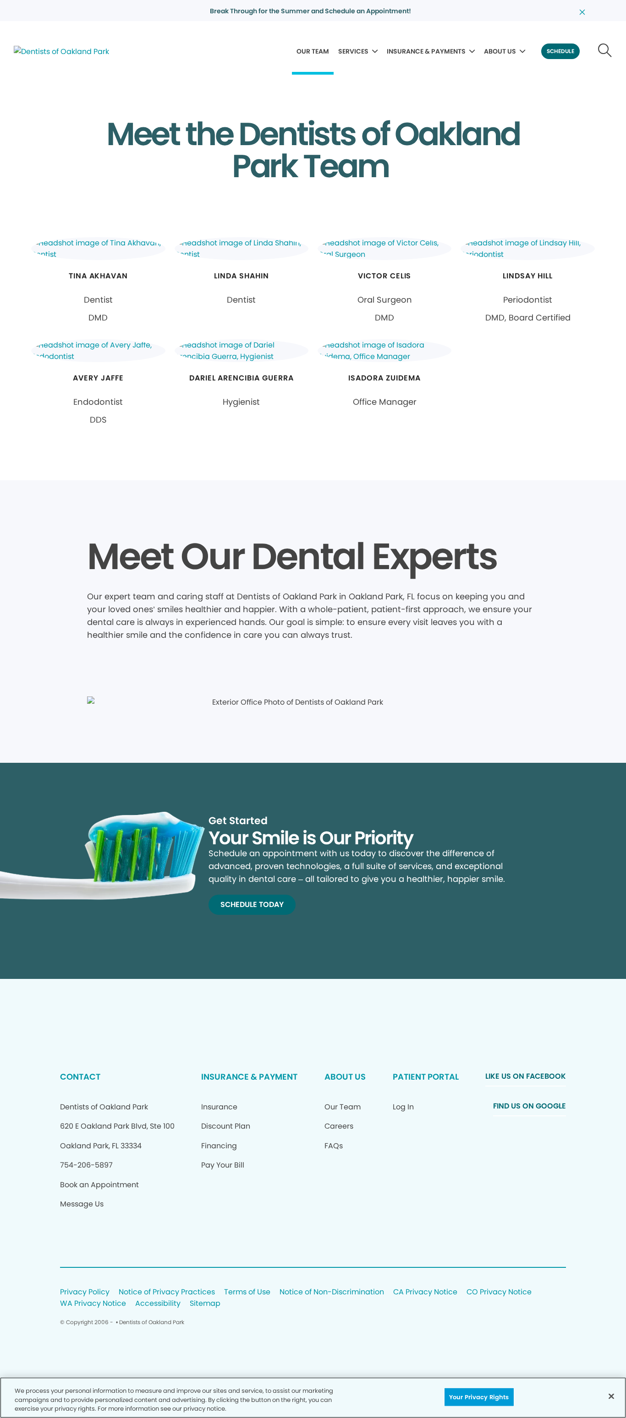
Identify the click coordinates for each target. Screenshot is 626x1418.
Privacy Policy (85, 1292)
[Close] (611, 1396)
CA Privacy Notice (425, 1292)
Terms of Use (247, 1292)
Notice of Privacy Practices (167, 1292)
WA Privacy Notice (93, 1304)
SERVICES (353, 51)
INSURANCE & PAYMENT (249, 1076)
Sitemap (205, 1304)
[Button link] (605, 51)
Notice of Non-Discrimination (332, 1292)
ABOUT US (500, 51)
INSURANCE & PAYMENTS (426, 51)
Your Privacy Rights (479, 1396)
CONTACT (80, 1076)
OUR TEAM (313, 51)
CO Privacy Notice (499, 1292)
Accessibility (158, 1304)
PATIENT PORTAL (426, 1076)
